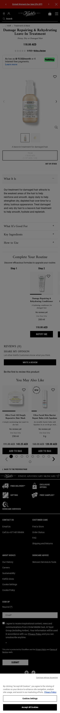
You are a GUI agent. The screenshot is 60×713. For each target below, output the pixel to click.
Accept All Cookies (30, 707)
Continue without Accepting (47, 678)
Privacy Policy (50, 692)
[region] (30, 693)
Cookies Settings (30, 698)
